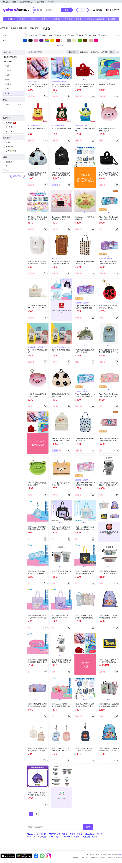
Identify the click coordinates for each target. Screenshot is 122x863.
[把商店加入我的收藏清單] (69, 318)
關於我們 (85, 857)
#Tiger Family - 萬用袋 (93, 834)
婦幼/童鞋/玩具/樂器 (10, 57)
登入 (82, 10)
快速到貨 (57, 19)
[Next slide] (46, 68)
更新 (120, 854)
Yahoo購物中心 (16, 10)
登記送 (34, 19)
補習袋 (7, 88)
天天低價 (68, 19)
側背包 (7, 79)
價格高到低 (95, 52)
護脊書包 (8, 66)
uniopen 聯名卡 (97, 19)
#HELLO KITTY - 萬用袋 (36, 836)
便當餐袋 (8, 84)
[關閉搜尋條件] (40, 10)
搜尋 (88, 827)
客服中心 (76, 857)
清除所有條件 (17, 176)
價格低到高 (84, 52)
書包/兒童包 (7, 61)
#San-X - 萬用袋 (55, 836)
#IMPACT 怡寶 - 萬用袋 (58, 834)
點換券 (22, 19)
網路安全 (102, 857)
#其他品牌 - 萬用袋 (89, 836)
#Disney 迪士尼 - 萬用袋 (36, 834)
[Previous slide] (28, 68)
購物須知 (94, 857)
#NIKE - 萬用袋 (76, 834)
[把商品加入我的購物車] (45, 96)
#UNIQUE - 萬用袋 (71, 836)
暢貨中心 (45, 19)
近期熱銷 (104, 52)
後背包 (7, 75)
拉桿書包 (8, 70)
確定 (19, 110)
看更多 (78, 19)
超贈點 (113, 19)
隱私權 (110, 857)
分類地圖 (119, 857)
